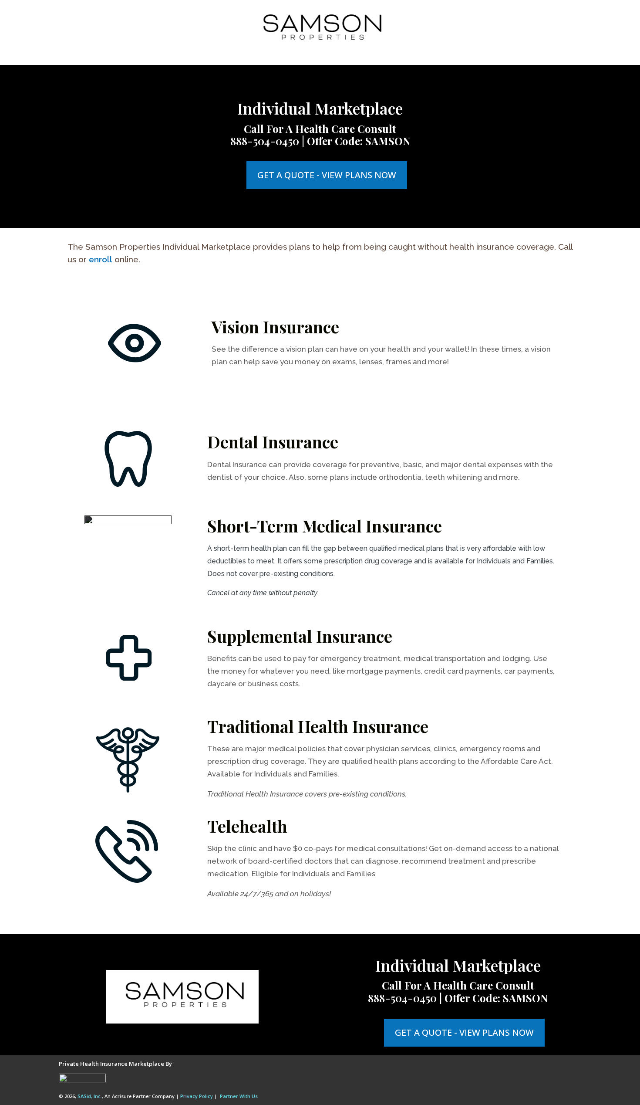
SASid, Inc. (89, 1096)
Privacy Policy (196, 1096)
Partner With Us (239, 1096)
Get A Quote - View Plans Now (326, 175)
